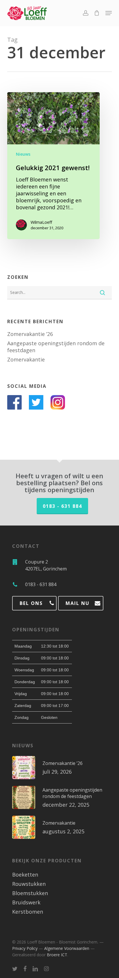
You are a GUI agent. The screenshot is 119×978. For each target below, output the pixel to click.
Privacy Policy (25, 948)
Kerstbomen (27, 911)
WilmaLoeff (41, 222)
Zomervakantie (26, 359)
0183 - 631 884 (62, 506)
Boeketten (25, 874)
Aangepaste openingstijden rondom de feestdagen (56, 347)
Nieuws (23, 154)
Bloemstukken (30, 893)
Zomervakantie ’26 (30, 333)
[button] (108, 13)
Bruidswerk (26, 902)
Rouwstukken (29, 883)
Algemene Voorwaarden (66, 948)
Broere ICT (57, 954)
